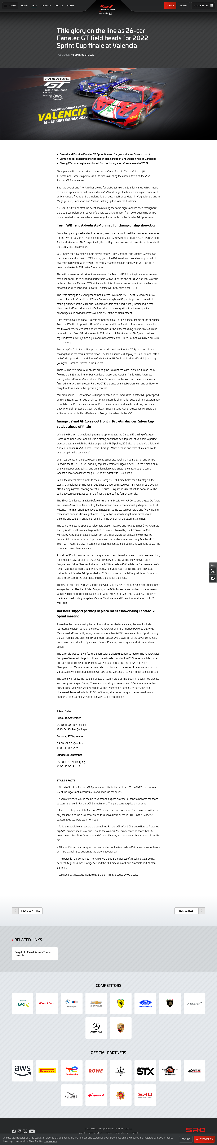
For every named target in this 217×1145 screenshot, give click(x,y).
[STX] (145, 1070)
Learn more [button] (50, 1141)
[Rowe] (96, 1070)
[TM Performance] (170, 1070)
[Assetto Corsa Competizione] (194, 1070)
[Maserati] (121, 1070)
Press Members (95, 1133)
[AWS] (22, 1070)
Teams (109, 1133)
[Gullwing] (72, 1095)
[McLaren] (194, 1003)
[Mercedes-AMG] (96, 1028)
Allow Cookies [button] (204, 1139)
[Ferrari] (121, 1003)
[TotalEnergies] (72, 1070)
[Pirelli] (47, 1070)
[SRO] (145, 1095)
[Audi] (47, 1003)
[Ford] (145, 1003)
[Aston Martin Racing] (22, 1003)
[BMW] (72, 1003)
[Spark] (96, 1095)
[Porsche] (121, 1028)
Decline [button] (186, 1139)
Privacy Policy (121, 1133)
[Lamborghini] (170, 1003)
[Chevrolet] (96, 1003)
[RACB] (121, 1095)
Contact (134, 1133)
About (82, 1133)
